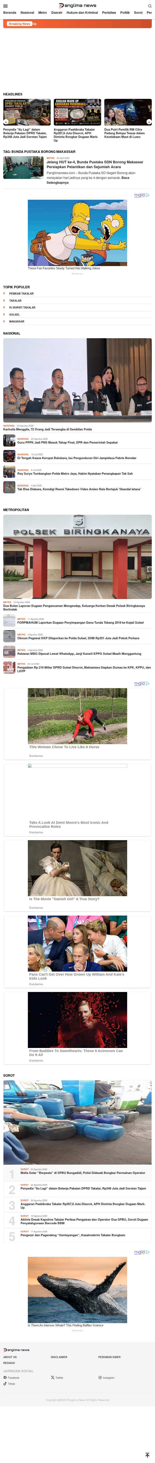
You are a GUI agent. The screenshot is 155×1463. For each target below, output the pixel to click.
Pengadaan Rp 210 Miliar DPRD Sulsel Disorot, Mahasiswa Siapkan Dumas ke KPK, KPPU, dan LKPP (84, 669)
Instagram (109, 1378)
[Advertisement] (77, 58)
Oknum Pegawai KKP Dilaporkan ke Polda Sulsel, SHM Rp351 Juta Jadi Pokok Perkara (78, 638)
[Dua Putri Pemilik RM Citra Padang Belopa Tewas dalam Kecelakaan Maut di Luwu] (128, 112)
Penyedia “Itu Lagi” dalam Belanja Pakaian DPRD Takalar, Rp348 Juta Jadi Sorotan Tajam (25, 133)
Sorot (25, 1169)
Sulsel (14, 314)
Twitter (59, 1378)
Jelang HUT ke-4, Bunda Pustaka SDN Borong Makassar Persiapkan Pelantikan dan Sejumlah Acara (95, 164)
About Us (10, 1357)
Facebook (13, 1378)
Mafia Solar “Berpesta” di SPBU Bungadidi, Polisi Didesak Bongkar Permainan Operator (83, 1173)
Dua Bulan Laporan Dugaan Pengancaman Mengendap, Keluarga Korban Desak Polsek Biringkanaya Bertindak (74, 607)
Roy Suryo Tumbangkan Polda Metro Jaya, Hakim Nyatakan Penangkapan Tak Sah (75, 473)
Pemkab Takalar (21, 293)
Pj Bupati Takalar (22, 307)
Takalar (15, 300)
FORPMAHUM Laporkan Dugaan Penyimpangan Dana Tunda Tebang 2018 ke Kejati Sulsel (80, 622)
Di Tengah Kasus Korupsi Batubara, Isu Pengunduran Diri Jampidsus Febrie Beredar (76, 458)
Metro (51, 158)
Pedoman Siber (109, 1357)
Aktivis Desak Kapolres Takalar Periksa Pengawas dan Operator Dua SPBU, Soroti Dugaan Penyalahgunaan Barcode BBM (84, 1221)
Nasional (9, 425)
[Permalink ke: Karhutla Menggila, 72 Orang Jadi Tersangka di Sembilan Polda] (77, 380)
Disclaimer (59, 1357)
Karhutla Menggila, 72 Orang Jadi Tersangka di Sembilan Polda (47, 429)
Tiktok (11, 1384)
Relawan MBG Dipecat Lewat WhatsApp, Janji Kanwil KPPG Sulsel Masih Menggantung (79, 653)
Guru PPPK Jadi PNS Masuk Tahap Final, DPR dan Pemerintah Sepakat (67, 442)
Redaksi (9, 1363)
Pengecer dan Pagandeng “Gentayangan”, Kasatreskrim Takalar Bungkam (73, 1235)
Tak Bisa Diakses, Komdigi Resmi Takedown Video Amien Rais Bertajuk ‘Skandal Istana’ (79, 489)
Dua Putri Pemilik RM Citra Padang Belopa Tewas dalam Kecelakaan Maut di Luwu (124, 133)
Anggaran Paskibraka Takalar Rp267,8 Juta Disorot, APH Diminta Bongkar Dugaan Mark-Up (76, 135)
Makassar (16, 321)
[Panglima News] (77, 5)
